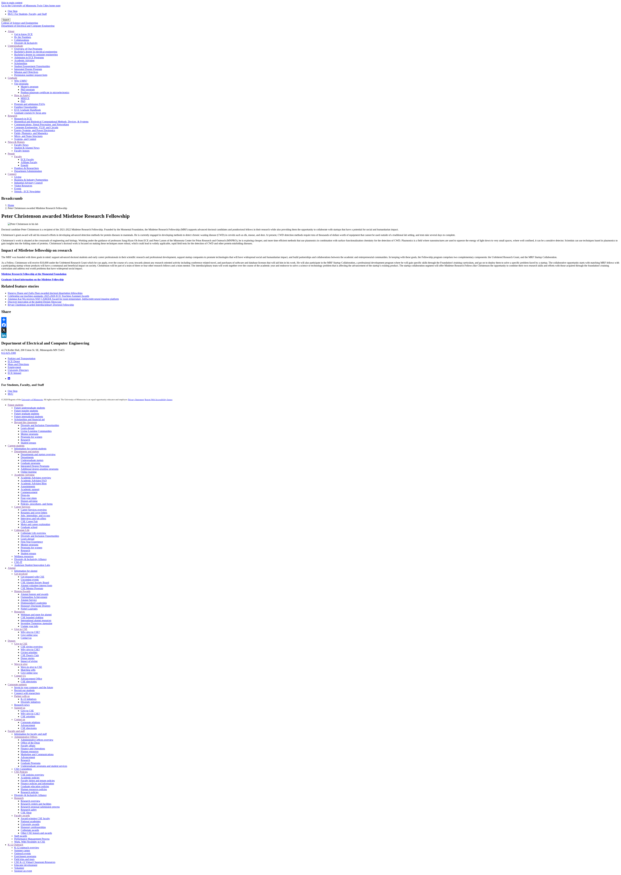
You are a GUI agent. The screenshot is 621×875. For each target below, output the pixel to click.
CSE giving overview (32, 646)
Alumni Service (29, 600)
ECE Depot (14, 361)
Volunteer (19, 868)
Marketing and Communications (37, 754)
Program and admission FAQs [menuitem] (29, 104)
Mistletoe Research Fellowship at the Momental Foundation (33, 274)
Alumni (12, 568)
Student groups (28, 442)
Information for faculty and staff (30, 734)
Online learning (29, 472)
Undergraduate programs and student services (44, 766)
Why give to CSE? (30, 632)
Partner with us (22, 696)
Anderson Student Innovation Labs (32, 565)
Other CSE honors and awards (36, 833)
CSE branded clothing (32, 617)
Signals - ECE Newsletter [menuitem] (27, 191)
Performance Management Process (31, 838)
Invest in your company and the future (33, 687)
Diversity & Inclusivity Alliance (30, 559)
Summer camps (22, 850)
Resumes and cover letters (34, 512)
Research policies (29, 792)
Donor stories (27, 658)
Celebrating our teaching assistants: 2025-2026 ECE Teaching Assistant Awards (48, 296)
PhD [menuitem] (23, 101)
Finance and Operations (33, 748)
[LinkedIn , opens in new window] (310, 335)
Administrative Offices (25, 737)
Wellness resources (23, 556)
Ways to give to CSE (31, 667)
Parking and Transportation (21, 358)
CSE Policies (21, 771)
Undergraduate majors (32, 460)
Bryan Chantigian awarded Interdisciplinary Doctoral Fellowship (41, 304)
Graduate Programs (30, 763)
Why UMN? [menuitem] (20, 80)
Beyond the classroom (25, 422)
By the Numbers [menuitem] (22, 37)
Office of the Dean (30, 742)
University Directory (18, 370)
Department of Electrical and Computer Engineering (27, 25)
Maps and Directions (18, 364)
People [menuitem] (11, 153)
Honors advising (29, 501)
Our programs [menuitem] (21, 83)
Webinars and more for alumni (36, 614)
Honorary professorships (33, 827)
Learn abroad (27, 428)
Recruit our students (24, 690)
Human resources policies (34, 789)
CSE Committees (23, 769)
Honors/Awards (22, 591)
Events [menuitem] (17, 188)
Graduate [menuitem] (12, 78)
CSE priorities (28, 716)
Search (6, 20)
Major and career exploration (35, 524)
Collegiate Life (21, 530)
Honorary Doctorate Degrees (35, 605)
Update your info (29, 626)
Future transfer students (26, 410)
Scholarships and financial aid (29, 419)
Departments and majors (26, 451)
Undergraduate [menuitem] (15, 45)
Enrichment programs (25, 856)
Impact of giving (29, 661)
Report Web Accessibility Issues (158, 399)
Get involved (20, 573)
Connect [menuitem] (12, 174)
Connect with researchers (27, 693)
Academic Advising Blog (34, 483)
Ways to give (20, 664)
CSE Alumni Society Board (35, 582)
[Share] (310, 319)
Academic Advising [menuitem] (24, 60)
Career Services (22, 506)
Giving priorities (29, 652)
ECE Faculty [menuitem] (27, 159)
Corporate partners (17, 684)
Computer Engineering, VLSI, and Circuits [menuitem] (36, 127)
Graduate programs (30, 463)
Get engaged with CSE (32, 576)
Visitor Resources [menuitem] (23, 185)
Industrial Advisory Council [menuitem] (28, 182)
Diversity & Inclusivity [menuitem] (26, 43)
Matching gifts (28, 670)
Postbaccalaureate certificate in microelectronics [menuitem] (45, 92)
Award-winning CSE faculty (35, 818)
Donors (11, 640)
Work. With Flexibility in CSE (29, 841)
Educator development (25, 865)
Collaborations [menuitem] (21, 40)
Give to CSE (20, 629)
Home (11, 205)
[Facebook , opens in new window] (310, 324)
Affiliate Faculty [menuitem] (29, 162)
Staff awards (20, 836)
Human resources (29, 751)
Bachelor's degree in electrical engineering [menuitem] (35, 51)
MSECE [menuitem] (25, 98)
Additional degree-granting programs (39, 469)
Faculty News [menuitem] (21, 145)
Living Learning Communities (36, 431)
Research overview (30, 801)
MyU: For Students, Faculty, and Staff (27, 14)
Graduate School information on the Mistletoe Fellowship (32, 279)
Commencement (29, 492)
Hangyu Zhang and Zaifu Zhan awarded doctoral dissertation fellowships (45, 293)
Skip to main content (11, 2)
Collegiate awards (30, 830)
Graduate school (29, 527)
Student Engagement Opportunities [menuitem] (32, 66)
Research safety (29, 809)
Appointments (28, 486)
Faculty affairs (28, 745)
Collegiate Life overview (33, 533)
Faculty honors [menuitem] (21, 150)
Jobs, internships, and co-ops (35, 515)
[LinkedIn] (9, 378)
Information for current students (30, 448)
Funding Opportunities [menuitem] (25, 107)
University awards (30, 824)
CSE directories (29, 681)
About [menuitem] (11, 31)
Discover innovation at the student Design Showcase (34, 301)
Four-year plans (29, 498)
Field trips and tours (24, 859)
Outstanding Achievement (34, 597)
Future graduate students (26, 413)
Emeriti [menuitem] (24, 165)
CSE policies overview (32, 774)
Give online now (29, 635)
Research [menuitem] (12, 115)
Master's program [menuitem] (29, 86)
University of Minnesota (32, 399)
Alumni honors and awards (34, 594)
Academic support (30, 489)
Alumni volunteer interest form (36, 585)
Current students (16, 445)
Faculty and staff (16, 731)
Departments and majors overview (38, 454)
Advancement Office (31, 678)
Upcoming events (30, 579)
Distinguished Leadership (34, 603)
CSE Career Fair (29, 521)
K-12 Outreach (15, 844)
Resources (19, 611)
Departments (27, 457)
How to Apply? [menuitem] (22, 95)
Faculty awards (22, 815)
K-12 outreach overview (26, 847)
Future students (15, 405)
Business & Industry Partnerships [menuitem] (31, 179)
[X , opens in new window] (310, 330)
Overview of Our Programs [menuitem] (28, 48)
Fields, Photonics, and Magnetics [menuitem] (31, 133)
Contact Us (20, 675)
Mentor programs (29, 434)
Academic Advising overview (36, 477)
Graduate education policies (35, 786)
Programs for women (31, 437)
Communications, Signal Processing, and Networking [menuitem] (41, 124)
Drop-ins (25, 495)
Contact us (26, 638)
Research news (22, 704)
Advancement (28, 725)
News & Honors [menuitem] (16, 142)
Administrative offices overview (37, 739)
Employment (14, 367)
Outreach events (22, 853)
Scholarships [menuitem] (20, 63)
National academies (31, 821)
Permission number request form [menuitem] (30, 75)
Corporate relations (30, 722)
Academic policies (30, 777)
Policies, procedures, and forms (37, 504)
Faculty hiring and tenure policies (38, 780)
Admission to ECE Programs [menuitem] (29, 57)
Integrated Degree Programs (35, 466)
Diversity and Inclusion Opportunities (40, 425)
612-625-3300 (8, 353)
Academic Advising (24, 474)
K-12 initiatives (28, 699)
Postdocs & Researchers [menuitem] (26, 168)
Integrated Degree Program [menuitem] (28, 69)
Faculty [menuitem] (18, 156)
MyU (10, 394)
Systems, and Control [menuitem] (25, 139)
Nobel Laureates (29, 608)
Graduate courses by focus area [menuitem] (30, 112)
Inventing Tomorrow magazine (36, 623)
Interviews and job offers (33, 518)
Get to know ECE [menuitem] (23, 34)
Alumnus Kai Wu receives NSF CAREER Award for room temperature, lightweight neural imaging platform (63, 299)
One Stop (12, 11)
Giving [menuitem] (17, 177)
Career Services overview (34, 509)
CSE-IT (18, 562)
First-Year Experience (32, 541)
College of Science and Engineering (19, 23)
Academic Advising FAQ (34, 480)
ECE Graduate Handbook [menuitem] (27, 110)
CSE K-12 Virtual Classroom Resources (34, 862)
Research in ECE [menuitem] (23, 118)
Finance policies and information (37, 783)
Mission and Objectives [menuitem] (26, 72)
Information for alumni (25, 571)
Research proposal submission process (40, 806)
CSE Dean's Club (30, 655)
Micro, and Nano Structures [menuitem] (28, 136)
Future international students (28, 416)
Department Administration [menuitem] (28, 171)
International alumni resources (36, 620)
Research (25, 439)
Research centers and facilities (36, 804)
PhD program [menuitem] (28, 89)
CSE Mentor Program (32, 588)
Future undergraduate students (29, 407)
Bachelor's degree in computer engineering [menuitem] (36, 54)
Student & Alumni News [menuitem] (26, 147)
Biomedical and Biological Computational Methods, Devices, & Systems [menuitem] (51, 121)
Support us (19, 707)
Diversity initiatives (30, 702)
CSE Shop (26, 812)
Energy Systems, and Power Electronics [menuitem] (34, 130)
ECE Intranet (14, 373)
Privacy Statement (136, 399)
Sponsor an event (23, 870)
